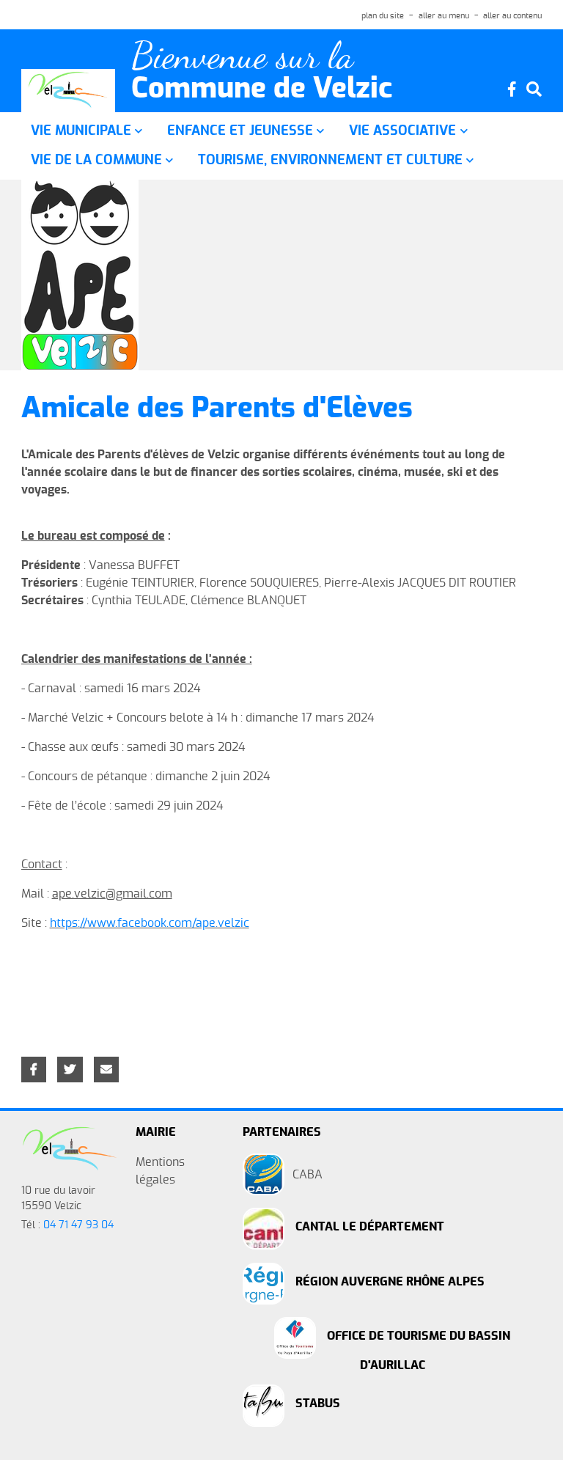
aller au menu (444, 16)
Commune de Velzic (261, 89)
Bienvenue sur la (242, 56)
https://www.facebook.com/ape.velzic (149, 923)
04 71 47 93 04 (78, 1225)
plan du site (382, 16)
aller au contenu (512, 16)
